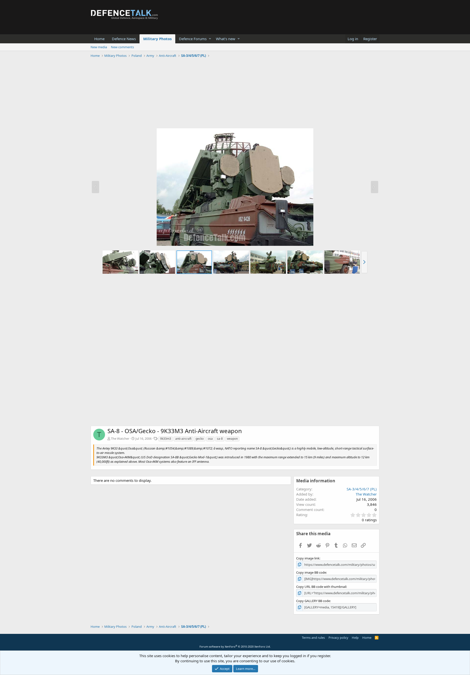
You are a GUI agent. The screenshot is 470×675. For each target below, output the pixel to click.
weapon (232, 439)
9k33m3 (165, 439)
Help (355, 637)
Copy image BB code (311, 572)
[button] (210, 38)
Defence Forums (193, 38)
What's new (225, 38)
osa (210, 439)
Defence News (124, 38)
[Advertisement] (235, 93)
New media (99, 47)
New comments (122, 47)
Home (99, 38)
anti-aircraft (183, 439)
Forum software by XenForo (235, 646)
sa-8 (220, 439)
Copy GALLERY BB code (313, 601)
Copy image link (307, 558)
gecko (200, 439)
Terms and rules (313, 637)
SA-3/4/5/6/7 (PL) (362, 488)
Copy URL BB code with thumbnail (321, 586)
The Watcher (120, 438)
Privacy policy (338, 637)
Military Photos (157, 38)
